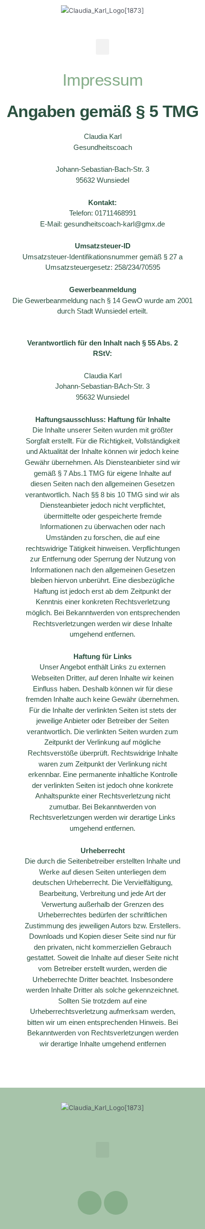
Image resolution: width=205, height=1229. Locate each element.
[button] (102, 47)
